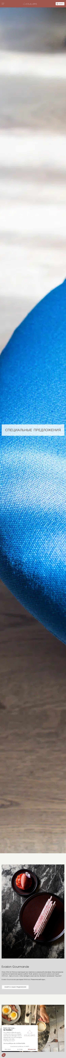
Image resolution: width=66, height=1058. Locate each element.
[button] (4, 1055)
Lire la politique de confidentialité (14, 1043)
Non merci (8, 1049)
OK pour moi (32, 1049)
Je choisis (19, 1049)
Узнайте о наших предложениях (15, 987)
